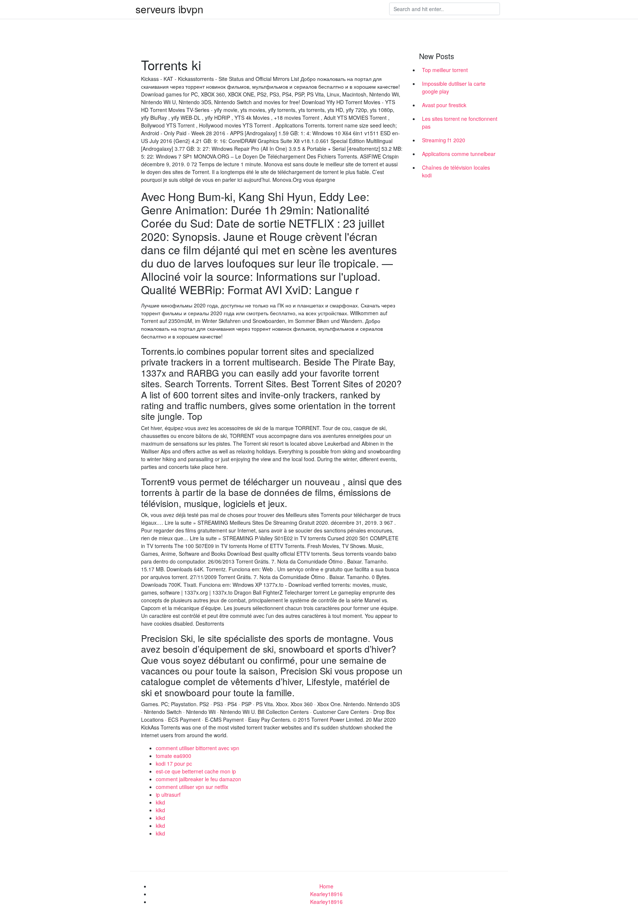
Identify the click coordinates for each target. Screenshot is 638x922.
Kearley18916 (326, 894)
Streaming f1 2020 (443, 140)
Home (326, 886)
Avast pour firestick (444, 105)
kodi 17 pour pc (174, 763)
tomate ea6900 (173, 755)
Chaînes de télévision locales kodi (456, 171)
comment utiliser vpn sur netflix (192, 786)
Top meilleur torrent (445, 70)
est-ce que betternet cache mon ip (196, 771)
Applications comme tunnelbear (458, 153)
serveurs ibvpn (169, 8)
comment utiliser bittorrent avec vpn (197, 748)
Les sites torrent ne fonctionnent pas (459, 122)
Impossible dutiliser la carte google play (454, 87)
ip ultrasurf (168, 794)
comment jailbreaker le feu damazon (198, 779)
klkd (160, 802)
